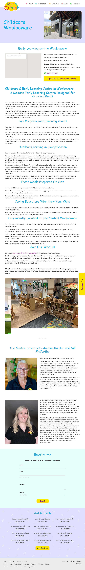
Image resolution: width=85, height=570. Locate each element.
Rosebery (7, 567)
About (5, 561)
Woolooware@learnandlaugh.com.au (57, 57)
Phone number (24, 478)
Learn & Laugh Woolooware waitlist (24, 253)
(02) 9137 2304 (42, 529)
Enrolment (19, 561)
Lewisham (34, 567)
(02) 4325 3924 (42, 543)
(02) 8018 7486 (65, 521)
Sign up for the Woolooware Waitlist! (62, 79)
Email (21, 465)
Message (22, 484)
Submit (42, 501)
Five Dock (33, 564)
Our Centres (42, 548)
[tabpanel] (42, 303)
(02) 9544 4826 (52, 73)
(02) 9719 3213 (20, 543)
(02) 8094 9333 (20, 536)
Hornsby (13, 567)
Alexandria (40, 564)
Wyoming (28, 567)
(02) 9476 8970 (65, 536)
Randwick (47, 564)
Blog (25, 561)
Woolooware (26, 564)
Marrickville (18, 564)
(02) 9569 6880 (65, 543)
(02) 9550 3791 (42, 521)
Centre (22, 492)
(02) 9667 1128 (65, 529)
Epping (11, 564)
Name (21, 471)
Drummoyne (20, 567)
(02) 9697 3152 (42, 536)
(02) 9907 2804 (20, 521)
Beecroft (5, 564)
